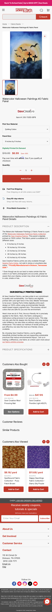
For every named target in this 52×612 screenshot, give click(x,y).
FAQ (4, 567)
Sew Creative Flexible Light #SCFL (38, 401)
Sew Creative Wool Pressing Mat (12, 401)
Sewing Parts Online (10, 263)
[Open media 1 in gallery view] (44, 36)
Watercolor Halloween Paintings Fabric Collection (26, 234)
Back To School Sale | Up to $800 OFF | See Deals (26, 3)
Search (44, 17)
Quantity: (6, 165)
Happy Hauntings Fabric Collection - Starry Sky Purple (37, 481)
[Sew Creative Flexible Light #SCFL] (38, 392)
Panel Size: (6, 136)
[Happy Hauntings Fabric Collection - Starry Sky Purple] (38, 469)
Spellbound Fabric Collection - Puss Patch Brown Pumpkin (12, 482)
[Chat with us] (41, 10)
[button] (3, 10)
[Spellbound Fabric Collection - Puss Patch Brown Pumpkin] (13, 469)
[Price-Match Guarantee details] (27, 208)
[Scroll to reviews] (26, 105)
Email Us (6, 564)
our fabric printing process (12, 342)
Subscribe (44, 518)
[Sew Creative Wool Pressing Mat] (13, 392)
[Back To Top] (48, 608)
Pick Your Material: (10, 124)
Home (4, 24)
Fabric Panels (16, 24)
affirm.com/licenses (38, 604)
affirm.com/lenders (24, 598)
